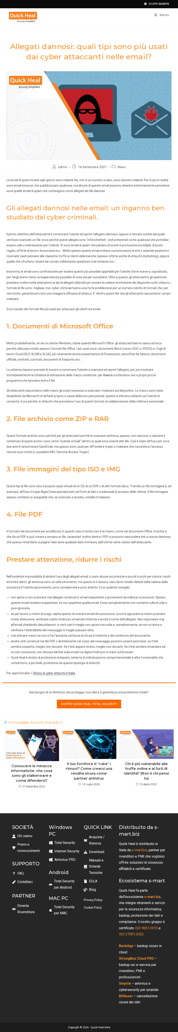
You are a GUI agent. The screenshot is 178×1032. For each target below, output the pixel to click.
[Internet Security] (64, 851)
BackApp (126, 946)
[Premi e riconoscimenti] (28, 848)
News (122, 167)
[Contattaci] (22, 882)
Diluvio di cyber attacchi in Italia (54, 673)
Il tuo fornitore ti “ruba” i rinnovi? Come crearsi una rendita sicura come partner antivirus (89, 771)
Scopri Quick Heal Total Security (89, 704)
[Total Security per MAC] (64, 910)
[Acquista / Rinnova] (99, 840)
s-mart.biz (139, 850)
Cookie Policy (93, 907)
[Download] (94, 852)
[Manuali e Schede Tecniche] (99, 866)
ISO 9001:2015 (146, 928)
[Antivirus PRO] (62, 860)
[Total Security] (62, 843)
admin (62, 167)
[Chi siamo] (22, 836)
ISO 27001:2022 (131, 934)
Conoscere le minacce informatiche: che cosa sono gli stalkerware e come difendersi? (31, 773)
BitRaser (126, 996)
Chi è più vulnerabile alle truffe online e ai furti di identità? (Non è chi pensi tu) (146, 771)
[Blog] (90, 890)
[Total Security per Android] (64, 884)
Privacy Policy (93, 900)
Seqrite (125, 983)
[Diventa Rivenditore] (28, 909)
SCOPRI (158, 3)
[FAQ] (18, 873)
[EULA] (90, 881)
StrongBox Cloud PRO (136, 958)
